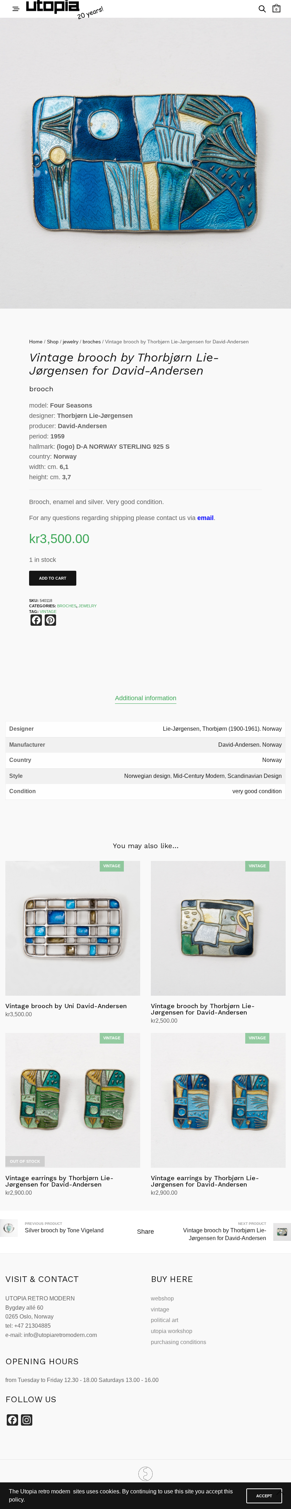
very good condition (257, 791)
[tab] (145, 698)
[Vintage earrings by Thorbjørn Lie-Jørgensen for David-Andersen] (72, 1100)
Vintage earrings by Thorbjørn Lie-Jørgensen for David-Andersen (59, 1181)
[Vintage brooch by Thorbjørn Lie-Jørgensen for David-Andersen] (218, 928)
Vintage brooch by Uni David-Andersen (66, 1006)
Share (145, 1231)
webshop (162, 1298)
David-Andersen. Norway (250, 745)
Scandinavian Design (254, 776)
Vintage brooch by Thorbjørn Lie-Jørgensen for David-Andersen (203, 1009)
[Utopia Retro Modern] (145, 1474)
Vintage (48, 611)
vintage (160, 1309)
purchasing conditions (178, 1342)
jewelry (70, 341)
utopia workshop (171, 1331)
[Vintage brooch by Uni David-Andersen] (72, 928)
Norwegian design (147, 776)
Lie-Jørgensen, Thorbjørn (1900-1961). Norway (222, 729)
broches (92, 341)
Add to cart (52, 578)
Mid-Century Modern (199, 776)
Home (36, 341)
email (205, 517)
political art (164, 1320)
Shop (53, 341)
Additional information (145, 698)
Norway (272, 760)
